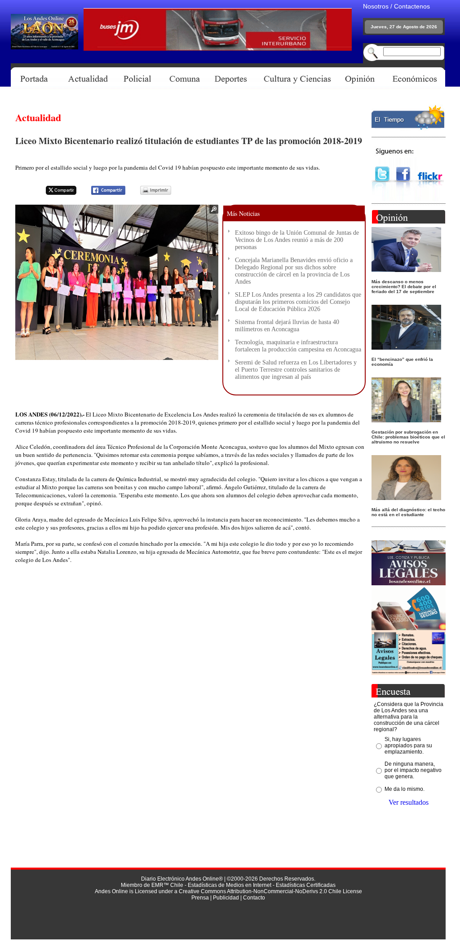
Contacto (254, 898)
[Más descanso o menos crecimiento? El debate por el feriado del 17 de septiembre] (406, 269)
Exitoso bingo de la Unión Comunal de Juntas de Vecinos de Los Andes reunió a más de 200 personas (297, 239)
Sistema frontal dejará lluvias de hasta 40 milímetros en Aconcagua (287, 326)
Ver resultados (409, 802)
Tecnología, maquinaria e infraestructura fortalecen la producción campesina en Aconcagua (298, 346)
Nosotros (376, 6)
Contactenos (412, 6)
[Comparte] (102, 193)
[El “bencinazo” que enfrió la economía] (406, 347)
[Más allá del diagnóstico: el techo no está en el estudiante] (406, 497)
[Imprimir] (150, 193)
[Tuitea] (55, 193)
